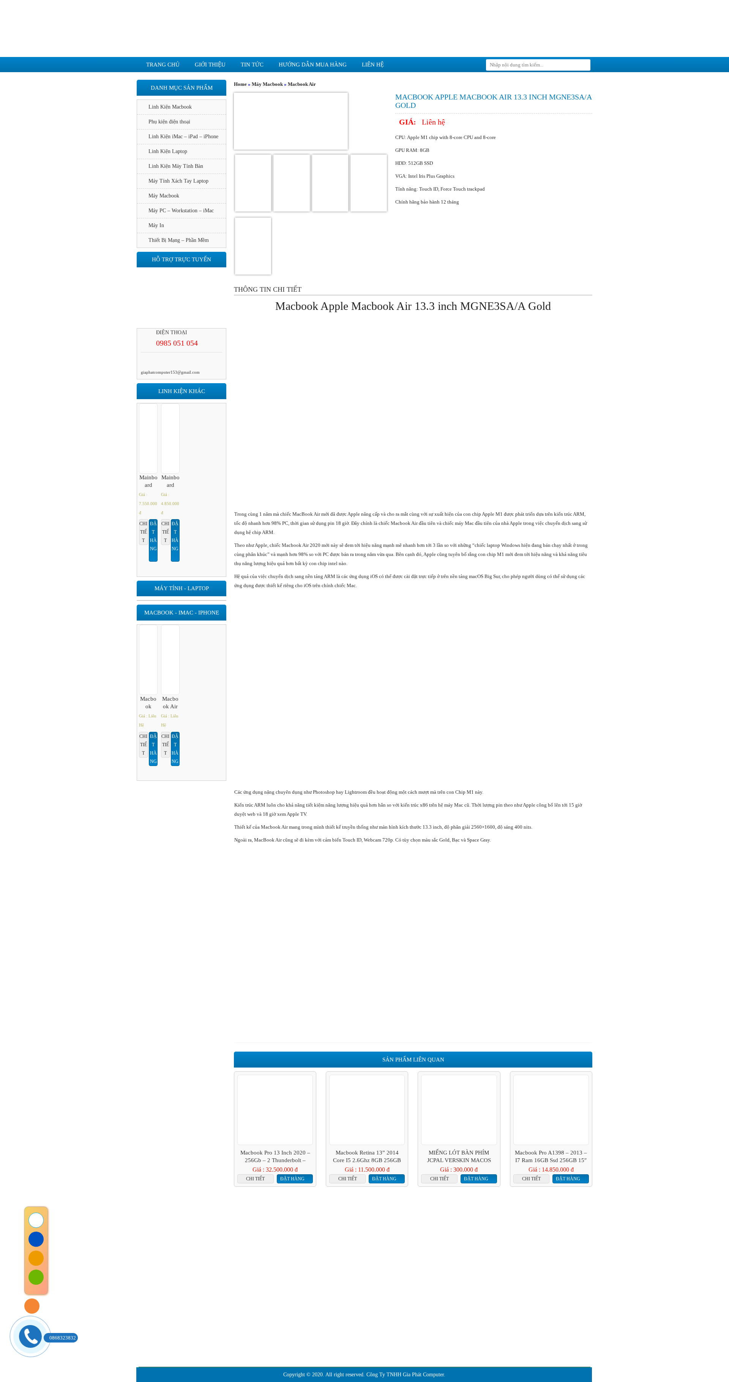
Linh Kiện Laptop (167, 151)
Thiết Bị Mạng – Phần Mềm (178, 240)
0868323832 (62, 1338)
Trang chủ (163, 65)
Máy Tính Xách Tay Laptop (178, 181)
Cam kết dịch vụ (324, 1236)
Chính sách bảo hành (246, 1292)
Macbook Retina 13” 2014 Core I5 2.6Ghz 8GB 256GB (367, 1156)
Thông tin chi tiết (267, 289)
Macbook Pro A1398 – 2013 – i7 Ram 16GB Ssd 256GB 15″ (551, 1156)
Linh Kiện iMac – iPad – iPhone (183, 136)
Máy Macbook (267, 84)
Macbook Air (302, 84)
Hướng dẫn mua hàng (313, 65)
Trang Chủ (211, 1236)
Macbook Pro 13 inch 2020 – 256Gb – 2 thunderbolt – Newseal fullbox (275, 1157)
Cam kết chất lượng (402, 1236)
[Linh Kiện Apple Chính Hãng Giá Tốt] (364, 28)
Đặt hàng (292, 1178)
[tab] (267, 289)
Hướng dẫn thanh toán (248, 1338)
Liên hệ (373, 65)
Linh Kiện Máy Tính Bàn (175, 166)
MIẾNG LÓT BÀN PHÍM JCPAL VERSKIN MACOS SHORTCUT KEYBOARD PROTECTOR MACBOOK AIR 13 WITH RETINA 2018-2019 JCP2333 (458, 1157)
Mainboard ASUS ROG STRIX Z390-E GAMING (170, 481)
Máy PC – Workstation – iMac (181, 210)
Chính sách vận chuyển (249, 1327)
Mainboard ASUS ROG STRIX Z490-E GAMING (148, 481)
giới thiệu (210, 65)
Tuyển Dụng (516, 1236)
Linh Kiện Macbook (170, 107)
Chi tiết (255, 1178)
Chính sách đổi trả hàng (249, 1304)
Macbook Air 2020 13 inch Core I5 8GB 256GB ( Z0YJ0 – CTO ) (170, 703)
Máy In (156, 225)
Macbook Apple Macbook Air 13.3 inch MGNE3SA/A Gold (148, 703)
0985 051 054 (177, 343)
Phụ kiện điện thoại (169, 122)
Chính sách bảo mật (245, 1315)
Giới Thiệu (263, 1236)
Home (240, 84)
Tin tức (252, 65)
